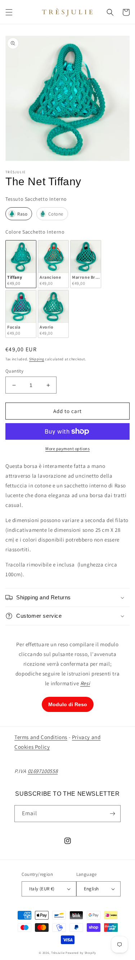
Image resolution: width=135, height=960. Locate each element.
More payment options (67, 448)
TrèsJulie (57, 953)
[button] (9, 12)
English (91, 889)
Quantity (14, 371)
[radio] (18, 213)
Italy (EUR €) (41, 889)
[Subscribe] (112, 813)
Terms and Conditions (40, 737)
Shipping (36, 359)
